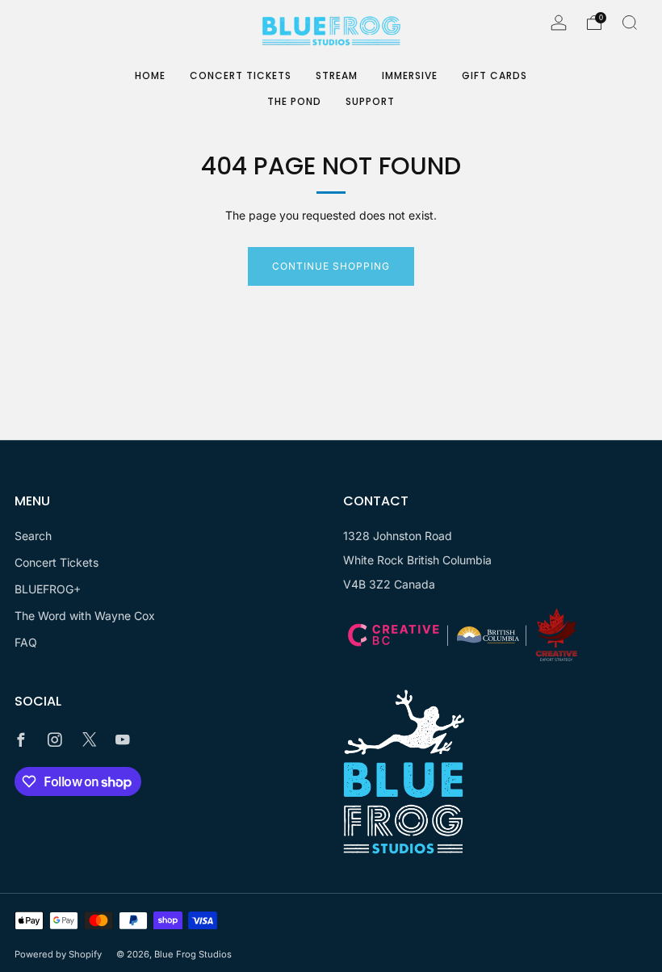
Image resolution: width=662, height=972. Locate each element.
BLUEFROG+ (48, 589)
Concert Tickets (240, 75)
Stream (337, 75)
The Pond (294, 101)
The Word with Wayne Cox (85, 615)
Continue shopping (331, 266)
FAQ (26, 642)
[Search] (630, 23)
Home (150, 75)
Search (33, 536)
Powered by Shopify (58, 954)
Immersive (410, 75)
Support (370, 101)
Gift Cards (494, 75)
